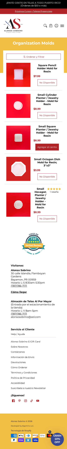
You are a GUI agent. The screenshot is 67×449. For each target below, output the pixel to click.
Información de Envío (22, 357)
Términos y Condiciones (24, 372)
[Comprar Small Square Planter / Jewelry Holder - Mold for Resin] (18, 138)
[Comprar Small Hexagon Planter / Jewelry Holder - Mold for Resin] (18, 205)
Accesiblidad (18, 383)
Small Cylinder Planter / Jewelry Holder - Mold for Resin (47, 99)
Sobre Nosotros (19, 346)
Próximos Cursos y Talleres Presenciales (33, 11)
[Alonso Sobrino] (13, 25)
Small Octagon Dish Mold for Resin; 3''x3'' (47, 162)
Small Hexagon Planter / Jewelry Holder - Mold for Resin (40, 198)
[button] (51, 25)
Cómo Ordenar (19, 367)
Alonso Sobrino (18, 421)
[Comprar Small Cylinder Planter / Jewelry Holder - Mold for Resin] (18, 106)
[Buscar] (45, 25)
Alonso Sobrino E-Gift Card (25, 341)
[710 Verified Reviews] (33, 256)
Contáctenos (18, 351)
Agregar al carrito (47, 147)
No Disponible (47, 82)
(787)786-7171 (19, 285)
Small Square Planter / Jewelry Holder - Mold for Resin (47, 131)
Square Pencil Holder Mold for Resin (47, 68)
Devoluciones (18, 362)
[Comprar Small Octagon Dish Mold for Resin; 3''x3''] (18, 169)
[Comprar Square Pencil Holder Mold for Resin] (18, 75)
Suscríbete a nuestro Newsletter (28, 388)
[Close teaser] (49, 431)
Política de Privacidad (23, 377)
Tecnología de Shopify (21, 430)
